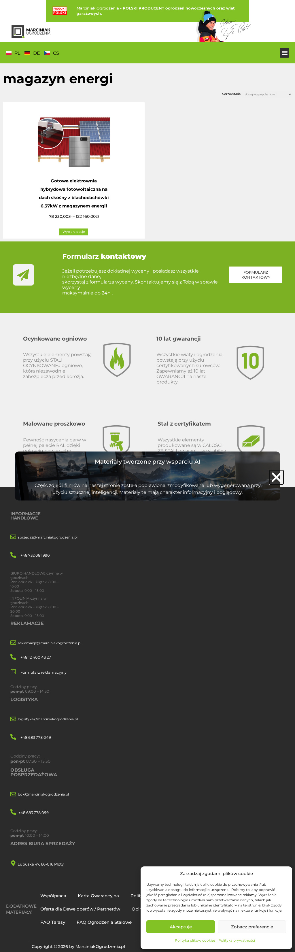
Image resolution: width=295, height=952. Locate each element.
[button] (284, 53)
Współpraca (53, 895)
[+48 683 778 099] (13, 812)
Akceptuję (181, 927)
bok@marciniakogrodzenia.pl (43, 794)
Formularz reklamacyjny (43, 672)
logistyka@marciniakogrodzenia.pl (48, 719)
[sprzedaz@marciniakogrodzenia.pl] (13, 537)
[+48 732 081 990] (13, 555)
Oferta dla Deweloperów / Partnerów (80, 909)
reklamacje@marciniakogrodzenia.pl (49, 643)
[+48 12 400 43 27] (13, 657)
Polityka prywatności (236, 940)
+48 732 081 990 (35, 555)
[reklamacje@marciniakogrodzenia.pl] (13, 643)
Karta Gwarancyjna (98, 895)
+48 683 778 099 (33, 812)
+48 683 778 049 (35, 737)
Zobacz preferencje (252, 927)
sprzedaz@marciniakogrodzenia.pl (47, 537)
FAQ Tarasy (52, 922)
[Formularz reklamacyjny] (13, 672)
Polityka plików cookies (195, 940)
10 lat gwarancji (178, 338)
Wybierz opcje (74, 232)
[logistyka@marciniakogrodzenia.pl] (13, 719)
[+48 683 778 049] (13, 737)
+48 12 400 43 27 (35, 657)
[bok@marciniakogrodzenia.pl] (13, 794)
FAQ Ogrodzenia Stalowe (104, 922)
